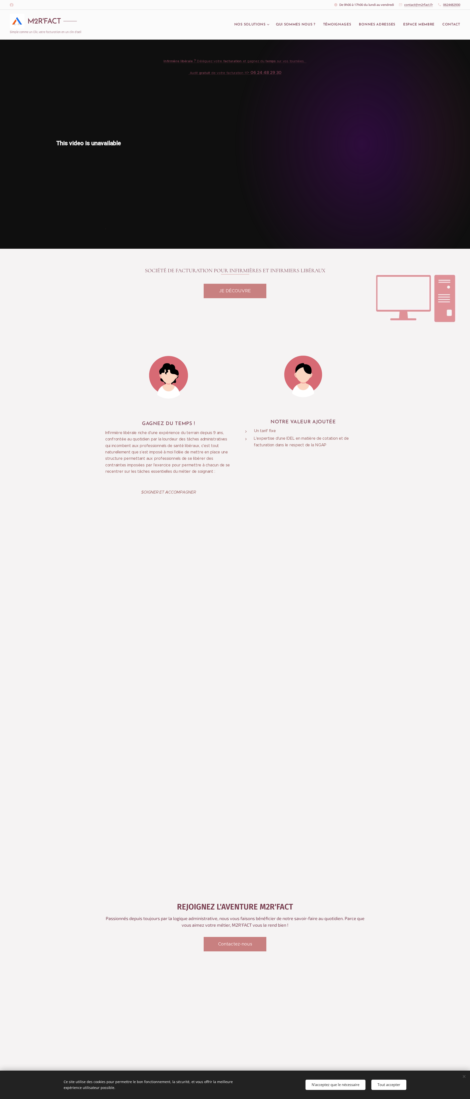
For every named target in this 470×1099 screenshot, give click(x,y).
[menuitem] (252, 25)
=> (236, 72)
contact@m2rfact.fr (418, 4)
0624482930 (451, 4)
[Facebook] (12, 5)
